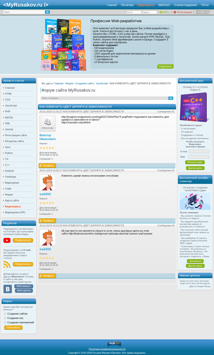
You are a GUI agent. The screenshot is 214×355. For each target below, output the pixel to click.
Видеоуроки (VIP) (15, 212)
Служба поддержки (185, 5)
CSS (7, 99)
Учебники (10, 176)
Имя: (182, 156)
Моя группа (24, 290)
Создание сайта (84, 83)
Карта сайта (12, 200)
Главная (112, 5)
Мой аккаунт (24, 286)
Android (9, 171)
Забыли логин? (202, 13)
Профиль (48, 165)
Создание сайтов (17, 313)
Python (9, 153)
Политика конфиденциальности (107, 349)
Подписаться (23, 240)
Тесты (205, 5)
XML (7, 123)
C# (6, 159)
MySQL (9, 117)
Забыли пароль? (203, 11)
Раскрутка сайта (14, 141)
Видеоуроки (12, 182)
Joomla (9, 129)
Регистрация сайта (16, 135)
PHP (7, 111)
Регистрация (184, 12)
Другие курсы (195, 168)
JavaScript (11, 105)
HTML (8, 93)
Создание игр (15, 318)
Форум (9, 194)
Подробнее (165, 66)
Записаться (195, 261)
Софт (8, 188)
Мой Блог (164, 5)
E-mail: (183, 151)
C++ (7, 165)
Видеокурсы (146, 5)
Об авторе (127, 5)
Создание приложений (20, 322)
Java (7, 147)
